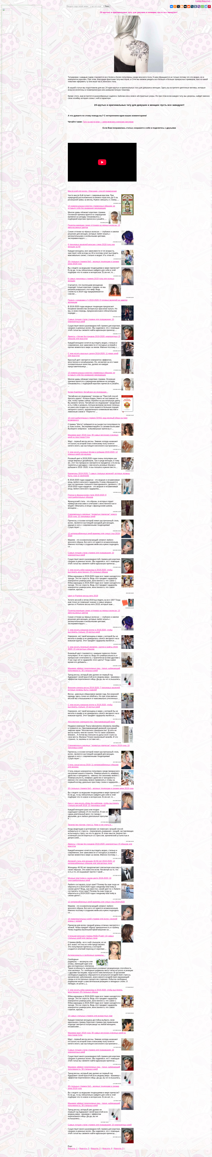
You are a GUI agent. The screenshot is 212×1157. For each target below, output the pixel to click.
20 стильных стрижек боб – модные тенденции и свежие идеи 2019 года (100, 788)
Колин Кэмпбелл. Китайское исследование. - (88, 392)
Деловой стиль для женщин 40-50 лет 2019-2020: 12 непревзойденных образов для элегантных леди (91, 862)
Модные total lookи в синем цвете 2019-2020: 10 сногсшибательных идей (89, 879)
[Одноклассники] (174, 6)
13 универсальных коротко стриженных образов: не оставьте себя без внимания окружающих (91, 207)
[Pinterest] (209, 6)
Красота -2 (84, 1148)
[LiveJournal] (192, 6)
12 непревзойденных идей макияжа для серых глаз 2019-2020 (96, 902)
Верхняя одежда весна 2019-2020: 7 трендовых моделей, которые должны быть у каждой (94, 689)
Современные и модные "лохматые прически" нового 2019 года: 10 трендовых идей (92, 515)
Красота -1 (72, 1148)
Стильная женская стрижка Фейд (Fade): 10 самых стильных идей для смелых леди (91, 937)
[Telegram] (205, 6)
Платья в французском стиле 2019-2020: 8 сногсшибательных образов (87, 496)
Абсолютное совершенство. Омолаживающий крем (91, 722)
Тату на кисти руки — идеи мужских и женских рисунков (108, 122)
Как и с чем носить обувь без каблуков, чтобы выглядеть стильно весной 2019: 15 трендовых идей (93, 804)
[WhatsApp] (202, 6)
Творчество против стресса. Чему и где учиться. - (90, 825)
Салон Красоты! (203, 1)
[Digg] (185, 6)
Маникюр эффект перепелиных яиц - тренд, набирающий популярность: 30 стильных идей (94, 669)
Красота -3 (95, 1148)
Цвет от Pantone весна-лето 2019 (83, 596)
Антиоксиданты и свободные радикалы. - (86, 955)
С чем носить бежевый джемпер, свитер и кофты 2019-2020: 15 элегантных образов (93, 648)
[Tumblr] (195, 6)
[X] (178, 6)
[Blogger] (181, 6)
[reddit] (188, 6)
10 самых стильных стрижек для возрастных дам (90, 1016)
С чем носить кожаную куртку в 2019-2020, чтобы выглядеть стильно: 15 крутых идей (90, 631)
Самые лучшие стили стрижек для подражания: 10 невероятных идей (100, 1125)
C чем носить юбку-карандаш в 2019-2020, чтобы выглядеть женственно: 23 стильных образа (90, 571)
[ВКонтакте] (171, 6)
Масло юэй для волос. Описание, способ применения (92, 191)
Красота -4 (107, 1148)
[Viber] (199, 6)
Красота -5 (119, 1148)
